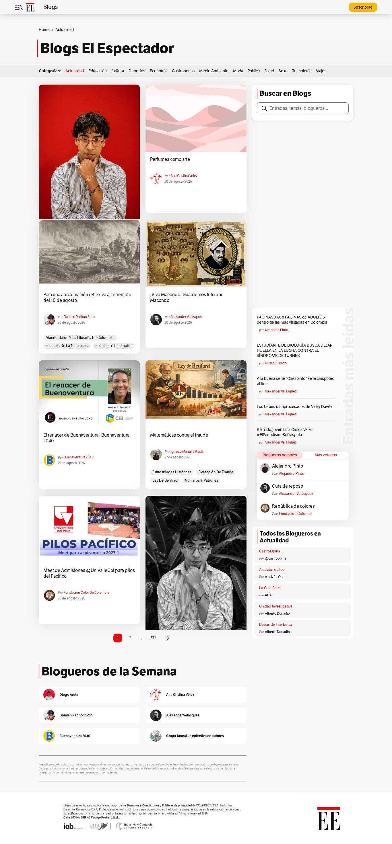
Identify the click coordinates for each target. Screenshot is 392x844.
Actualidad (74, 71)
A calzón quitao (272, 569)
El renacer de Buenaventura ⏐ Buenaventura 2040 (86, 438)
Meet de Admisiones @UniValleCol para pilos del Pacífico (89, 573)
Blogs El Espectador (107, 48)
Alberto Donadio (277, 613)
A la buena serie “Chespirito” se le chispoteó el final (295, 381)
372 (153, 638)
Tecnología (301, 71)
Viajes (321, 71)
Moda (238, 71)
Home (44, 29)
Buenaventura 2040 (79, 457)
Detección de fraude (216, 472)
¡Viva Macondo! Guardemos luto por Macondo (186, 297)
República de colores (293, 506)
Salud (269, 71)
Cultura (117, 71)
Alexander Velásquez (186, 317)
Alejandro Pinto (276, 330)
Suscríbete (363, 7)
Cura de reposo (287, 486)
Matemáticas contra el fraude (179, 435)
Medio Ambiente (213, 71)
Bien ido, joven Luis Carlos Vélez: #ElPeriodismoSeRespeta (285, 432)
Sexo (283, 71)
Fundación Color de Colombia (86, 593)
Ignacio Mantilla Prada (186, 452)
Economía (158, 71)
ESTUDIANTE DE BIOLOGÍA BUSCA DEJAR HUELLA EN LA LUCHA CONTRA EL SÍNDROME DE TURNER (295, 350)
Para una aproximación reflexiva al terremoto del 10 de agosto (87, 297)
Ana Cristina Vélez (183, 176)
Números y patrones (201, 480)
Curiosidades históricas (171, 472)
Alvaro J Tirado (276, 363)
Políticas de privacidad (177, 805)
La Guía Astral (270, 588)
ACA (268, 595)
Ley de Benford (165, 480)
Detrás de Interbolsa (275, 624)
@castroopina (275, 558)
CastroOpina (269, 551)
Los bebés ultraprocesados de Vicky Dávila (295, 406)
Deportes (137, 71)
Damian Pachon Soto (79, 317)
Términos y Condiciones (143, 805)
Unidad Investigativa (275, 606)
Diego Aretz (68, 694)
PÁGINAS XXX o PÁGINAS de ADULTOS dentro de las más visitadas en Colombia (292, 320)
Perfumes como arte (170, 159)
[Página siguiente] (167, 638)
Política (254, 71)
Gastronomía (183, 71)
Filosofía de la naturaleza (67, 345)
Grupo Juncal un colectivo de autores (195, 736)
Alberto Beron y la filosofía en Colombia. (80, 337)
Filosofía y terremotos (114, 345)
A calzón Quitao (276, 577)
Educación (97, 71)
